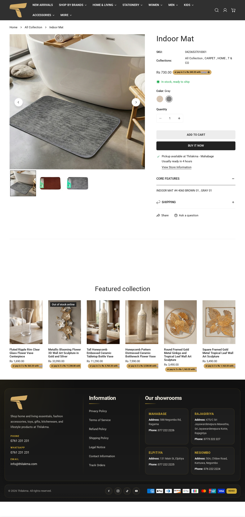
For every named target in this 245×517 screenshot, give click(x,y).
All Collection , (194, 58)
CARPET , (211, 58)
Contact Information (102, 456)
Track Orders (97, 465)
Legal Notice (97, 447)
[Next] (136, 102)
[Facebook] (108, 491)
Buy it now (196, 145)
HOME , (222, 58)
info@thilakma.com (24, 464)
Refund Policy (97, 429)
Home (13, 27)
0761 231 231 (20, 440)
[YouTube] (136, 491)
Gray (169, 99)
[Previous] (18, 102)
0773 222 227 (212, 438)
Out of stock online (64, 339)
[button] (73, 5)
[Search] (216, 10)
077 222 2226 (166, 430)
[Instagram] (118, 491)
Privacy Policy (98, 411)
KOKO (232, 491)
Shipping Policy (99, 438)
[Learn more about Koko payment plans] (204, 72)
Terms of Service (100, 420)
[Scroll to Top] (238, 497)
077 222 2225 (166, 464)
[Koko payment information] (209, 72)
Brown (159, 99)
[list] (77, 101)
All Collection (33, 27)
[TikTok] (127, 491)
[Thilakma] (18, 10)
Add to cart (196, 134)
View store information (176, 167)
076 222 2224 (212, 468)
